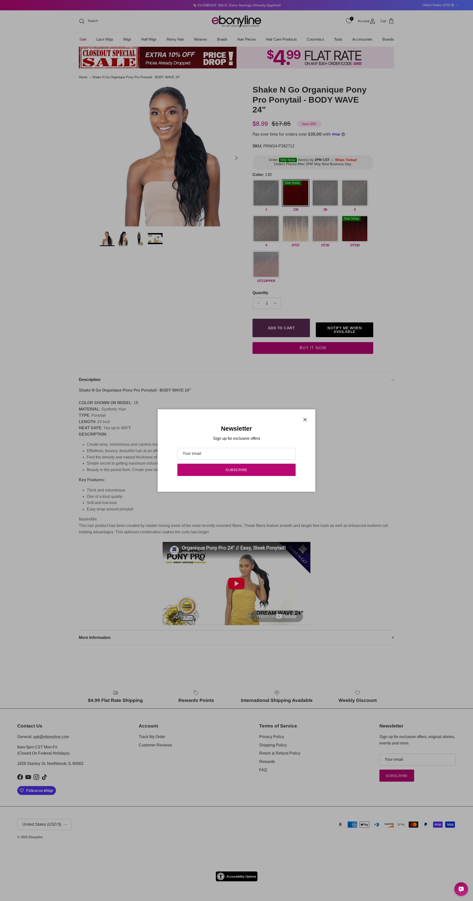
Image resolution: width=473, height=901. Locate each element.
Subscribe (236, 470)
